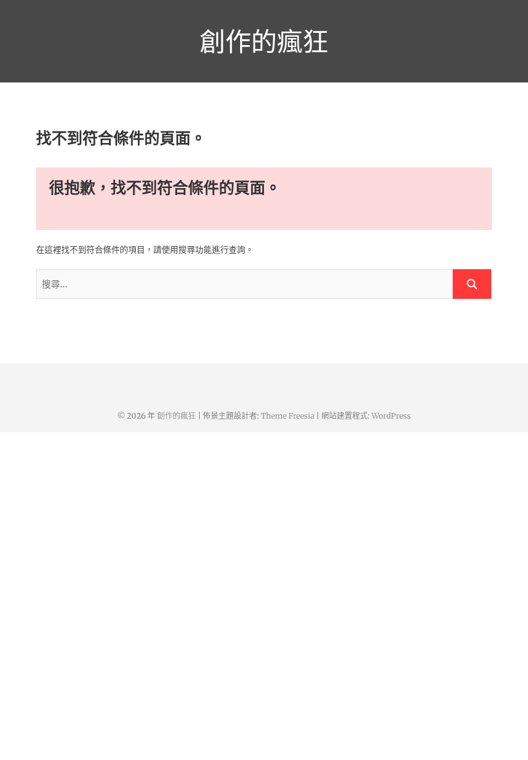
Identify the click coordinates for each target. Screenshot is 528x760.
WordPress (391, 416)
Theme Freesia (287, 416)
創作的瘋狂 (264, 41)
